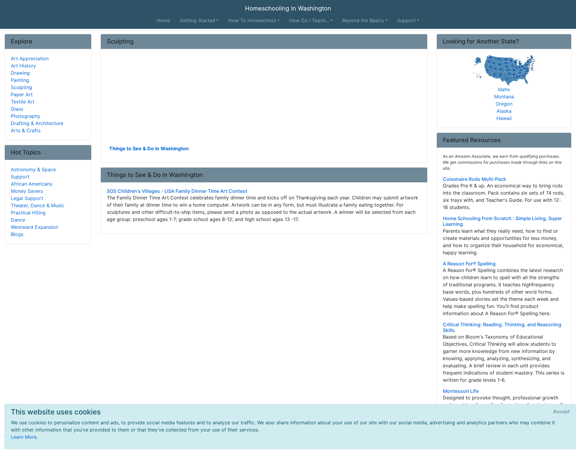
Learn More (24, 437)
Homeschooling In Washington (288, 8)
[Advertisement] (264, 99)
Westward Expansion (34, 227)
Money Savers (27, 191)
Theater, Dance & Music (37, 205)
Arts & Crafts (25, 130)
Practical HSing (28, 213)
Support (20, 177)
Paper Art (22, 94)
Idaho (504, 89)
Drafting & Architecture (37, 123)
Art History (23, 66)
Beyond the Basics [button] (363, 20)
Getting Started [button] (197, 20)
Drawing (20, 73)
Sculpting (21, 87)
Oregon (504, 104)
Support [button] (406, 20)
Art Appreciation (30, 58)
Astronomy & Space (33, 169)
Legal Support (27, 198)
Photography (25, 116)
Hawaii (504, 118)
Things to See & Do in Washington (149, 148)
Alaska (504, 111)
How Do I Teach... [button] (309, 20)
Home (163, 20)
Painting (20, 80)
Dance (18, 220)
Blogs (17, 234)
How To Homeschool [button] (252, 20)
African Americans (31, 184)
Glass (17, 109)
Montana (504, 97)
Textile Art (22, 102)
